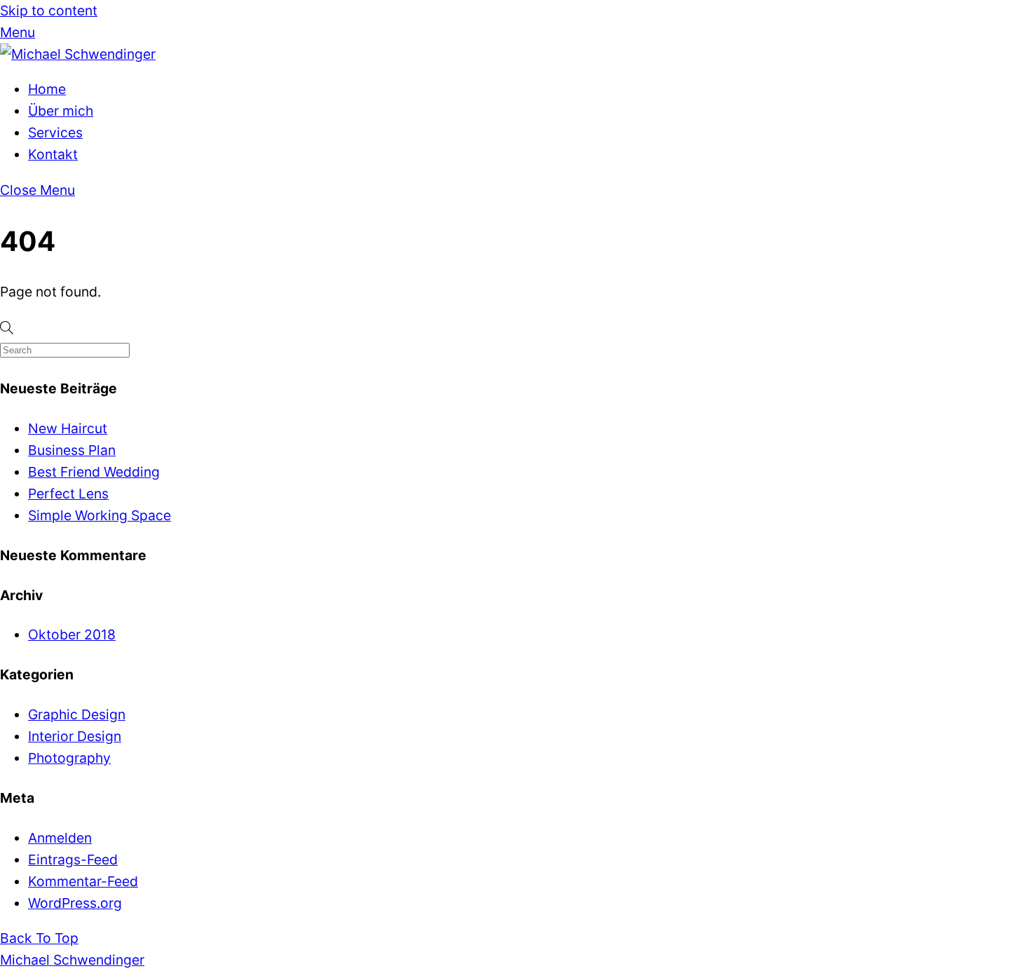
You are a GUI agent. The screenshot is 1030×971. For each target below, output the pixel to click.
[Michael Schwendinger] (78, 54)
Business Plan (72, 450)
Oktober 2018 (72, 634)
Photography (69, 757)
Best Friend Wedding (94, 471)
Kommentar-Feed (83, 881)
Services (55, 132)
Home (47, 89)
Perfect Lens (68, 493)
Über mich (60, 110)
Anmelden (60, 837)
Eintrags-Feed (73, 859)
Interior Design (74, 736)
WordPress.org (75, 903)
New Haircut (67, 428)
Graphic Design (76, 714)
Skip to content (48, 10)
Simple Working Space (99, 515)
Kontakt (53, 154)
